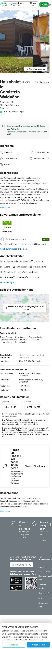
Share (27, 82)
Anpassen (14, 645)
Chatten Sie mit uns (35, 466)
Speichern (44, 82)
